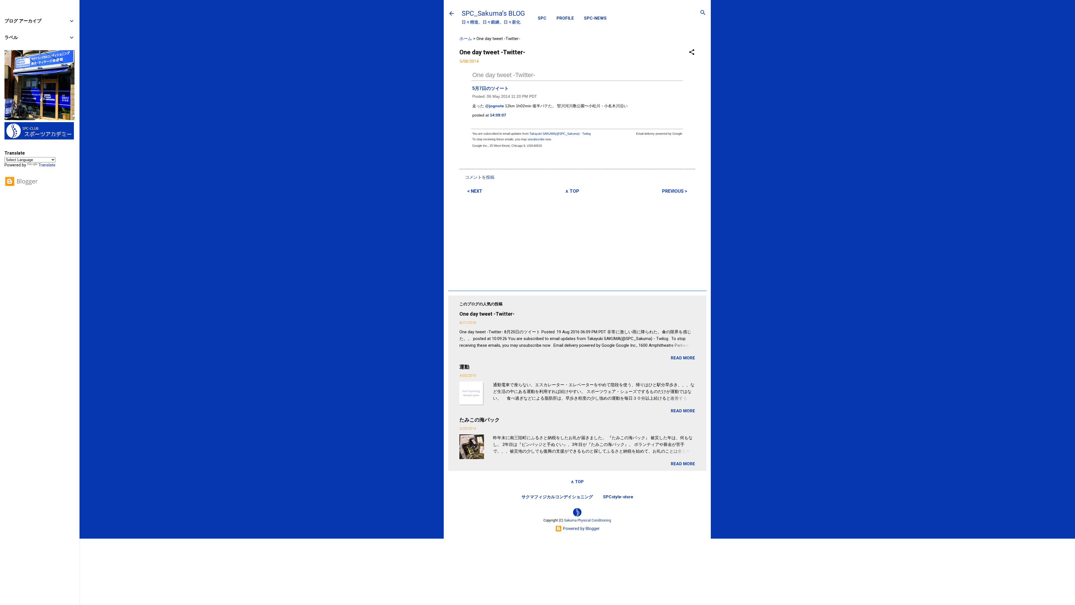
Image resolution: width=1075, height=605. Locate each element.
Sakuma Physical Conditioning (587, 520)
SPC (542, 18)
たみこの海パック (479, 420)
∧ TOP (572, 191)
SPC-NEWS (595, 18)
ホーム (465, 38)
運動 (464, 367)
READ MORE (683, 357)
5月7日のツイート (490, 88)
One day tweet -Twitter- (503, 74)
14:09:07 (498, 115)
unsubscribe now (539, 139)
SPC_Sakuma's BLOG (493, 13)
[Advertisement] (577, 241)
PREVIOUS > (674, 191)
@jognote (494, 106)
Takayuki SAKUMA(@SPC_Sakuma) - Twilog (560, 133)
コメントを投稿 (479, 177)
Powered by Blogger (581, 528)
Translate (46, 164)
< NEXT (474, 191)
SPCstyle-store (618, 496)
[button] (691, 52)
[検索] (703, 13)
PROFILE (565, 18)
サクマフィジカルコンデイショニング (557, 496)
